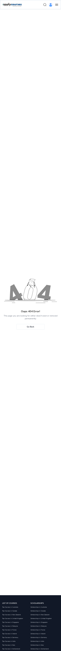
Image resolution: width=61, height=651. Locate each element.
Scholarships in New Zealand (39, 615)
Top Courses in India (8, 641)
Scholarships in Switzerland (39, 649)
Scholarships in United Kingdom (41, 619)
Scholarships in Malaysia (38, 626)
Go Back (30, 326)
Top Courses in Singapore (10, 622)
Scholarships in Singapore (38, 622)
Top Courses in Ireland (9, 634)
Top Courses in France (9, 630)
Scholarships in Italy (37, 645)
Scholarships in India (37, 641)
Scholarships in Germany (38, 637)
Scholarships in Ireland (37, 634)
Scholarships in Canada (38, 611)
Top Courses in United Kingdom (12, 619)
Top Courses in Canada (9, 611)
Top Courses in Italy (8, 645)
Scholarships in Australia (38, 607)
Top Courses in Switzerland (11, 649)
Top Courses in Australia (10, 607)
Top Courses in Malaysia (10, 626)
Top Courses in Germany (10, 637)
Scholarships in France (37, 630)
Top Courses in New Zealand (11, 615)
